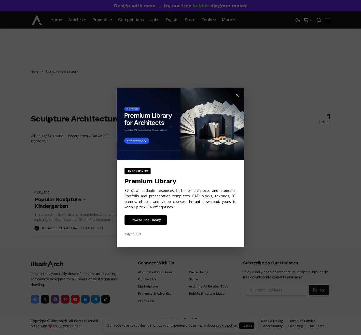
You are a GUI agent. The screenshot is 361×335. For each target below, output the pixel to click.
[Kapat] (237, 95)
